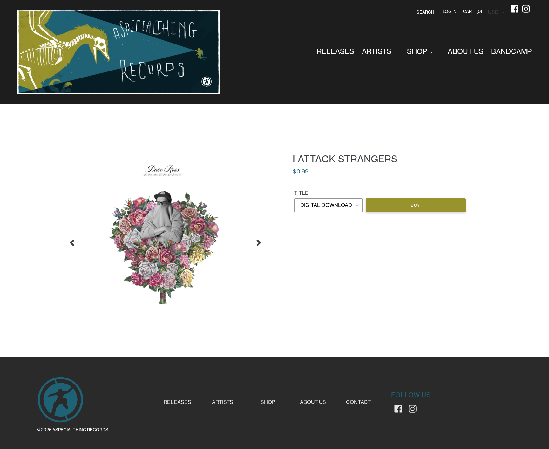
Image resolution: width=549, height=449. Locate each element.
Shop (268, 402)
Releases (177, 402)
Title (301, 193)
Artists (222, 402)
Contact (358, 402)
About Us (313, 402)
